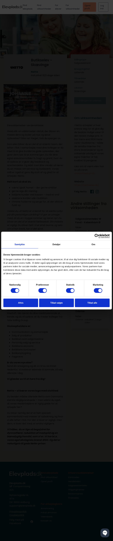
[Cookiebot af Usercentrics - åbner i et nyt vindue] (97, 236)
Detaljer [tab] (57, 244)
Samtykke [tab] (20, 244)
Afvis (20, 303)
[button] (104, 533)
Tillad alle (92, 303)
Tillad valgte (56, 303)
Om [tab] (93, 244)
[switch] (42, 290)
